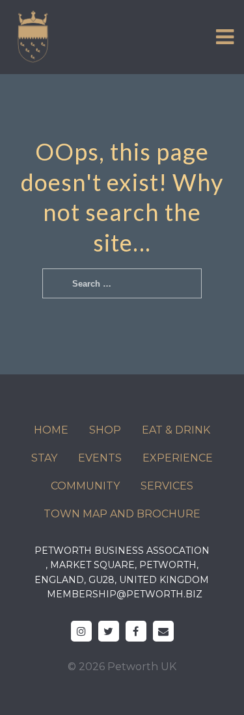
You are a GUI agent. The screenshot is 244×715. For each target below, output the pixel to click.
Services (167, 486)
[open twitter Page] (108, 631)
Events (100, 458)
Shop (105, 430)
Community (85, 486)
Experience (177, 458)
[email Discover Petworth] (163, 631)
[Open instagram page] (81, 631)
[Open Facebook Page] (136, 631)
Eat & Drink (176, 430)
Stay (44, 458)
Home (51, 430)
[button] (225, 37)
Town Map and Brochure (122, 514)
